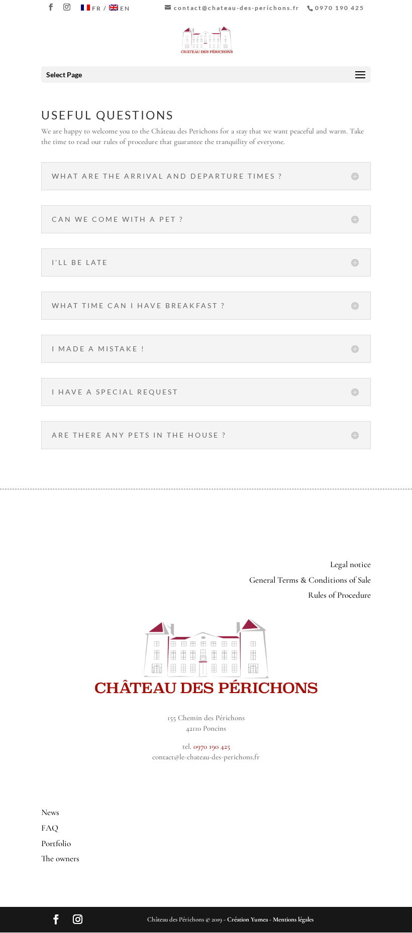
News (50, 812)
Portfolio (56, 843)
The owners (60, 858)
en (125, 8)
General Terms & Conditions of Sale (310, 580)
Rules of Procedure (339, 595)
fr (96, 8)
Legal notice (350, 564)
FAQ (49, 828)
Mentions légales (293, 919)
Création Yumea (247, 919)
